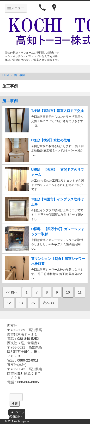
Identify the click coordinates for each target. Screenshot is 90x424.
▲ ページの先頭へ (17, 414)
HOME (6, 75)
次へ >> (48, 303)
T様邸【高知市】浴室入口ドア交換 (57, 111)
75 (33, 303)
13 (21, 303)
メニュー (17, 8)
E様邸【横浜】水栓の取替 (50, 140)
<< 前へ (12, 292)
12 (9, 303)
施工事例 (19, 75)
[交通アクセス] (54, 7)
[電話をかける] (42, 7)
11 (80, 292)
